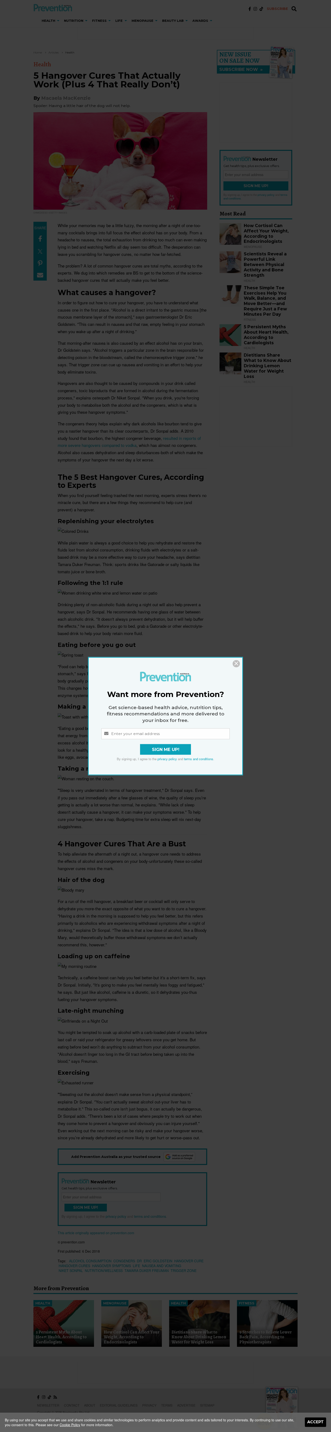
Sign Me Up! (165, 749)
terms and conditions (198, 759)
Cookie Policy (70, 1424)
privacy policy (167, 759)
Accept (315, 1422)
